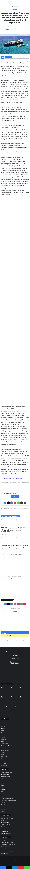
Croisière (3, 785)
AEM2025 (3, 724)
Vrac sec (3, 811)
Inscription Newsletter (6, 833)
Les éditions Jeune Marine (7, 842)
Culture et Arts (4, 743)
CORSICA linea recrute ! (15, 608)
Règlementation (4, 756)
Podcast (3, 804)
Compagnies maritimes (6, 848)
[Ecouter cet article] (2, 57)
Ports (2, 758)
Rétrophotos (4, 809)
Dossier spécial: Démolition (7, 745)
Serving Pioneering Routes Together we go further (15, 640)
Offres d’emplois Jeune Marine (8, 844)
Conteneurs (3, 783)
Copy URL (15, 496)
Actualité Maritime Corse (6, 772)
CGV (2, 829)
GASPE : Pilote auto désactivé (20, 528)
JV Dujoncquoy (13, 28)
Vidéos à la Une (4, 761)
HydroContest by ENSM (6, 721)
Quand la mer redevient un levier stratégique (22, 546)
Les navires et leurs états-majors (8, 800)
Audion (27, 59)
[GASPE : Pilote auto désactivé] (22, 522)
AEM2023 (3, 728)
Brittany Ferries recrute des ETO (15, 576)
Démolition (3, 787)
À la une (3, 737)
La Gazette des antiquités (7, 798)
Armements (3, 739)
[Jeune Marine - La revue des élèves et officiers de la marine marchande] (15, 2)
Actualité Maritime (5, 735)
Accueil (13, 6)
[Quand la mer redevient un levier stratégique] (22, 540)
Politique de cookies (5, 831)
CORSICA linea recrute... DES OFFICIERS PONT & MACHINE (15, 508)
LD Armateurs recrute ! (15, 553)
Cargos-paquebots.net (6, 732)
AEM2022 (3, 730)
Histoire (2, 752)
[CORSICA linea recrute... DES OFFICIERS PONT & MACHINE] (15, 511)
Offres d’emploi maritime (6, 846)
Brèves (17, 6)
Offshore (3, 802)
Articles (2, 778)
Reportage (3, 807)
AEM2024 (3, 726)
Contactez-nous (4, 826)
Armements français (5, 776)
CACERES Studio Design (23, 859)
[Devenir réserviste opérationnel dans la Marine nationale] (15, 486)
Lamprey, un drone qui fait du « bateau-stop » (7, 546)
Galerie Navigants (5, 750)
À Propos (3, 840)
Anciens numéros (5, 774)
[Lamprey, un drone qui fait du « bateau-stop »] (7, 540)
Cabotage (3, 780)
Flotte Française (4, 791)
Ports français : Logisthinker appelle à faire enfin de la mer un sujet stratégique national (7, 530)
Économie (3, 748)
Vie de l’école (4, 765)
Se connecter (4, 820)
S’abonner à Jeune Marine (7, 818)
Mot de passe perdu (5, 824)
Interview (3, 754)
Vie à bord (3, 763)
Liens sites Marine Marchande (8, 851)
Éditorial (3, 789)
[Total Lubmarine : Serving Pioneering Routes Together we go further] (15, 643)
